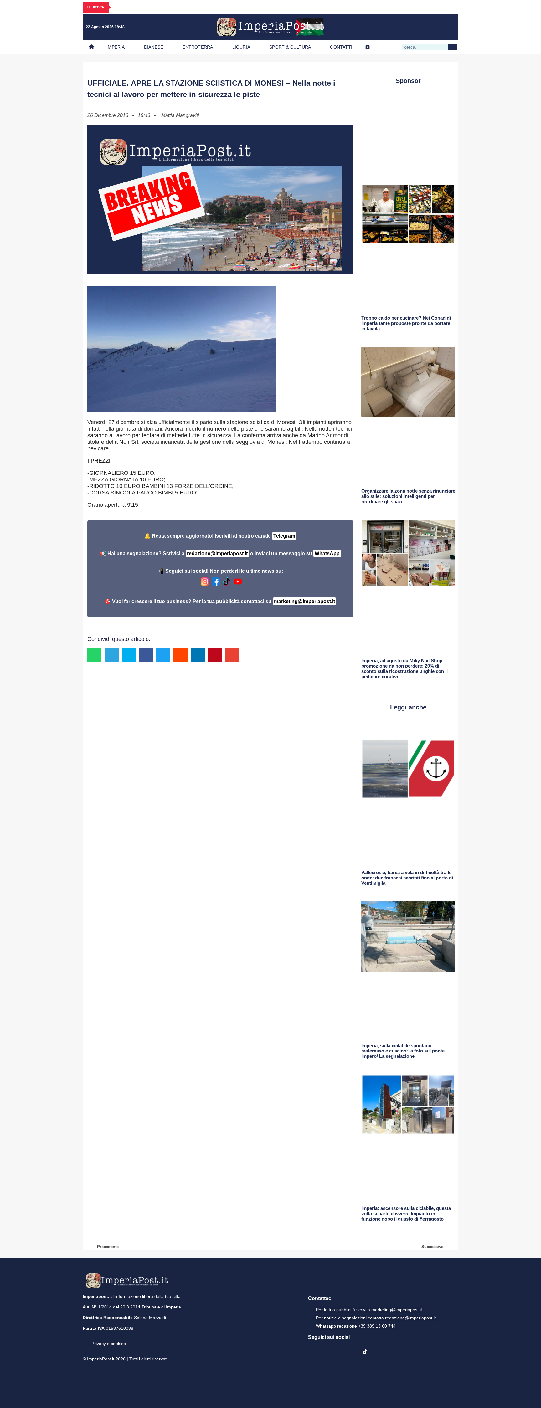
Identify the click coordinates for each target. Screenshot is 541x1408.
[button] (94, 655)
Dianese (153, 46)
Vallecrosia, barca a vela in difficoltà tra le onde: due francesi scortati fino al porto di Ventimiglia (407, 878)
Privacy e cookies (108, 1343)
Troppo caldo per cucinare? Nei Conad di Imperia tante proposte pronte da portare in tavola (406, 323)
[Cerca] (452, 47)
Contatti (341, 46)
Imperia (115, 46)
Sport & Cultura (290, 46)
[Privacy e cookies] (85, 1339)
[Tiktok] (449, 27)
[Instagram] (411, 27)
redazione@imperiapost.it (217, 553)
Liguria (241, 46)
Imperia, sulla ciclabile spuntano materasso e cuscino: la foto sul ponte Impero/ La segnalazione (403, 1051)
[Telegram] (436, 27)
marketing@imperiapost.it (304, 601)
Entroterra (197, 46)
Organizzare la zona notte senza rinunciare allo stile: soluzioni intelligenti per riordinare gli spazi (408, 496)
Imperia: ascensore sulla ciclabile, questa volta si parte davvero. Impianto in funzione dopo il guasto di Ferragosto (406, 1213)
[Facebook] (398, 27)
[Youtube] (424, 27)
